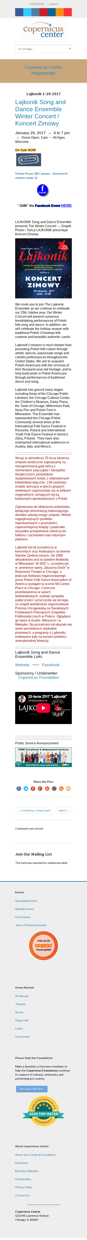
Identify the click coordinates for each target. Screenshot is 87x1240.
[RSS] (60, 12)
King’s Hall (21, 1020)
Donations (21, 1162)
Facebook (50, 665)
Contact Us (22, 1195)
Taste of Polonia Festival (30, 925)
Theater (20, 1004)
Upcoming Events (26, 900)
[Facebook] (19, 12)
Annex (19, 1012)
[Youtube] (68, 12)
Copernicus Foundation (38, 677)
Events (53, 4)
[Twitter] (27, 12)
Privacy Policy (23, 1187)
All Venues (22, 996)
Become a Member (27, 1171)
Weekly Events (24, 909)
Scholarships (23, 1179)
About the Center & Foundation (35, 1154)
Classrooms (22, 1036)
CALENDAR (36, 4)
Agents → (64, 810)
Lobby (19, 1028)
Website (22, 665)
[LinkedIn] (52, 12)
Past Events (23, 917)
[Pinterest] (43, 12)
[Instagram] (35, 12)
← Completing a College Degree (34, 810)
